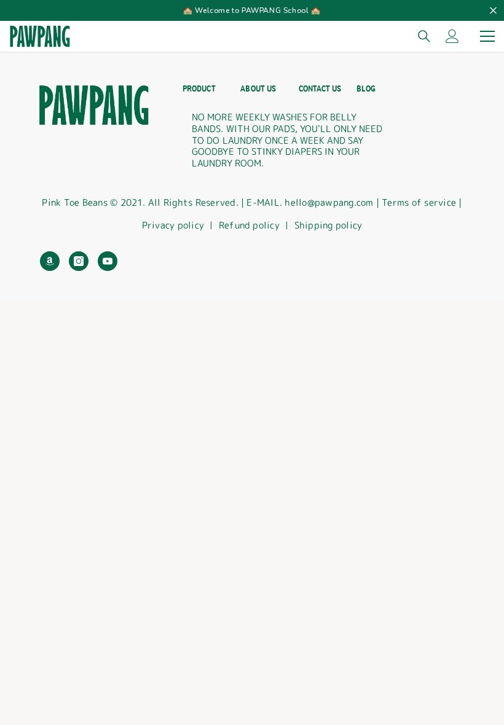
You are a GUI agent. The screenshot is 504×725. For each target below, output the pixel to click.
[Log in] (452, 36)
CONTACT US (320, 89)
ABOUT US (257, 89)
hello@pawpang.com (329, 202)
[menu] (487, 36)
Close (493, 10)
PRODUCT (199, 89)
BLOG (366, 89)
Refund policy (249, 225)
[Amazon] (50, 261)
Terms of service (420, 202)
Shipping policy (328, 225)
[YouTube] (107, 261)
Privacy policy (173, 225)
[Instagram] (79, 261)
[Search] (424, 36)
